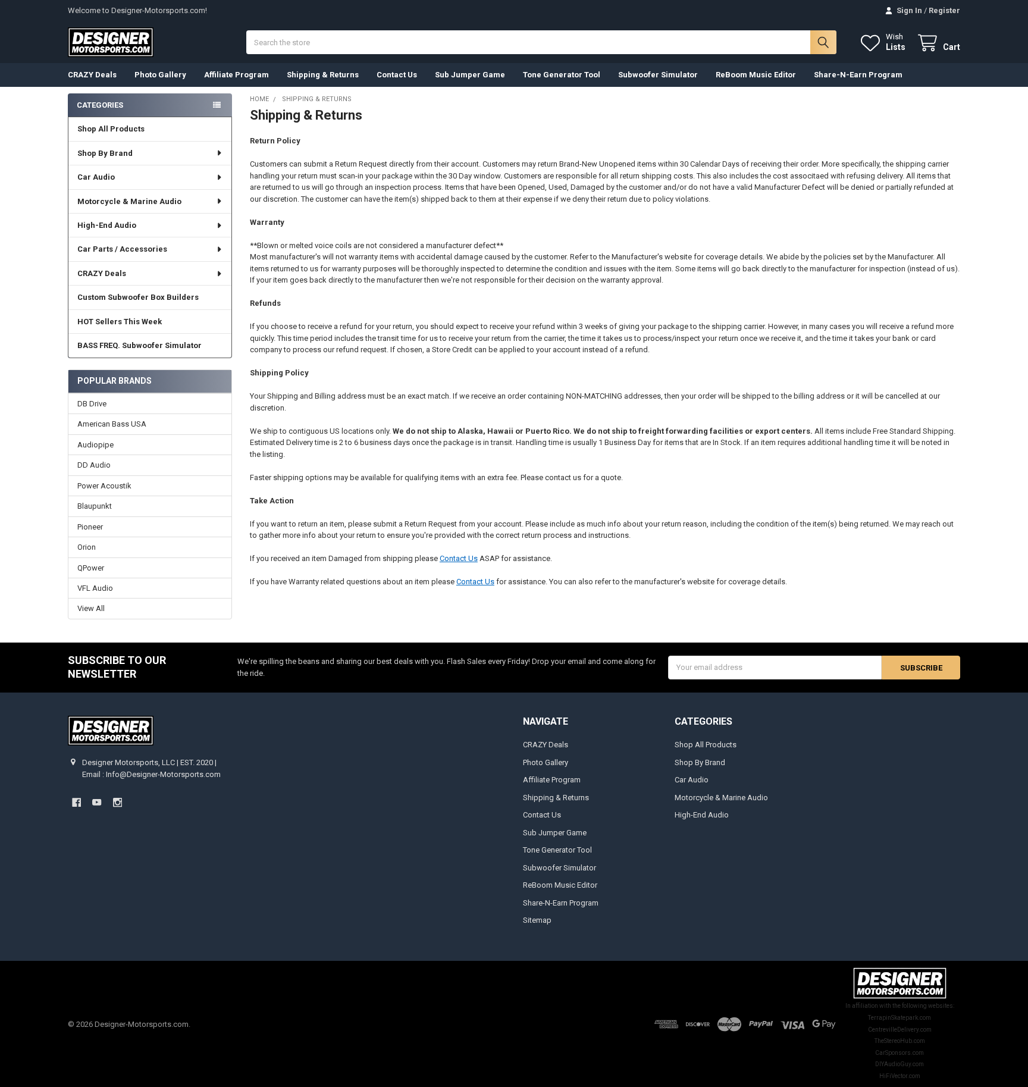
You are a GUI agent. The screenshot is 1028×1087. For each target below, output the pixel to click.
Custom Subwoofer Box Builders (138, 297)
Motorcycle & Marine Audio (129, 201)
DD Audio (94, 465)
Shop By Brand (105, 153)
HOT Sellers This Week (119, 321)
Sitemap (537, 920)
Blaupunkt (94, 506)
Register (944, 10)
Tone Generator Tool (561, 74)
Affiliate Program (236, 74)
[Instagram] (117, 802)
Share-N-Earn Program (858, 74)
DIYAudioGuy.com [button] (899, 1064)
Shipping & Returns (323, 74)
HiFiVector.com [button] (899, 1076)
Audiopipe (95, 444)
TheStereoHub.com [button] (900, 1041)
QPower (90, 567)
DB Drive (91, 403)
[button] (899, 983)
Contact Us (397, 74)
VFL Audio (95, 588)
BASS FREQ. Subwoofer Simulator (139, 345)
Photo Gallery (160, 74)
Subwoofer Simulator (658, 74)
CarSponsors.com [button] (899, 1053)
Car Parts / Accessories (122, 249)
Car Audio (96, 177)
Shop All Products (111, 128)
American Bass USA (111, 423)
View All (91, 608)
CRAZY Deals (92, 74)
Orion (86, 547)
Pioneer (90, 526)
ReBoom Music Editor (756, 74)
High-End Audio (106, 225)
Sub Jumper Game (470, 74)
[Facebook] (76, 802)
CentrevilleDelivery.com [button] (900, 1029)
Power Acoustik (104, 485)
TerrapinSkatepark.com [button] (899, 1017)
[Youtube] (96, 802)
